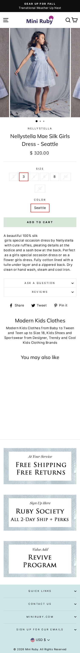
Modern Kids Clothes (23, 328)
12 (40, 188)
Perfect (69, 250)
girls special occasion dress (27, 240)
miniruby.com (40, 616)
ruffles (26, 245)
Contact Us (39, 603)
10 (66, 177)
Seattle (40, 208)
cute (16, 245)
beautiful (14, 236)
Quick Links (40, 590)
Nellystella (40, 128)
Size (40, 168)
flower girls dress (18, 260)
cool (58, 270)
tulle (7, 265)
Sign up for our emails (40, 629)
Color (40, 199)
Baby (54, 328)
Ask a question (40, 283)
